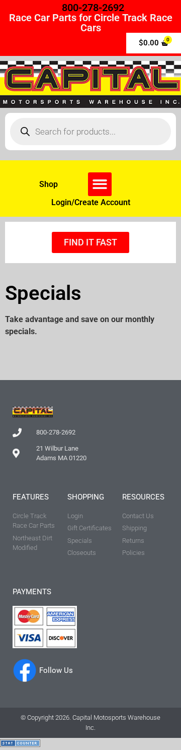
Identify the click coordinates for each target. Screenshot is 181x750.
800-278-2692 (93, 8)
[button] (100, 184)
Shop (48, 184)
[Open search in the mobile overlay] (90, 131)
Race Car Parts (42, 18)
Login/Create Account (90, 202)
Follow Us (56, 670)
